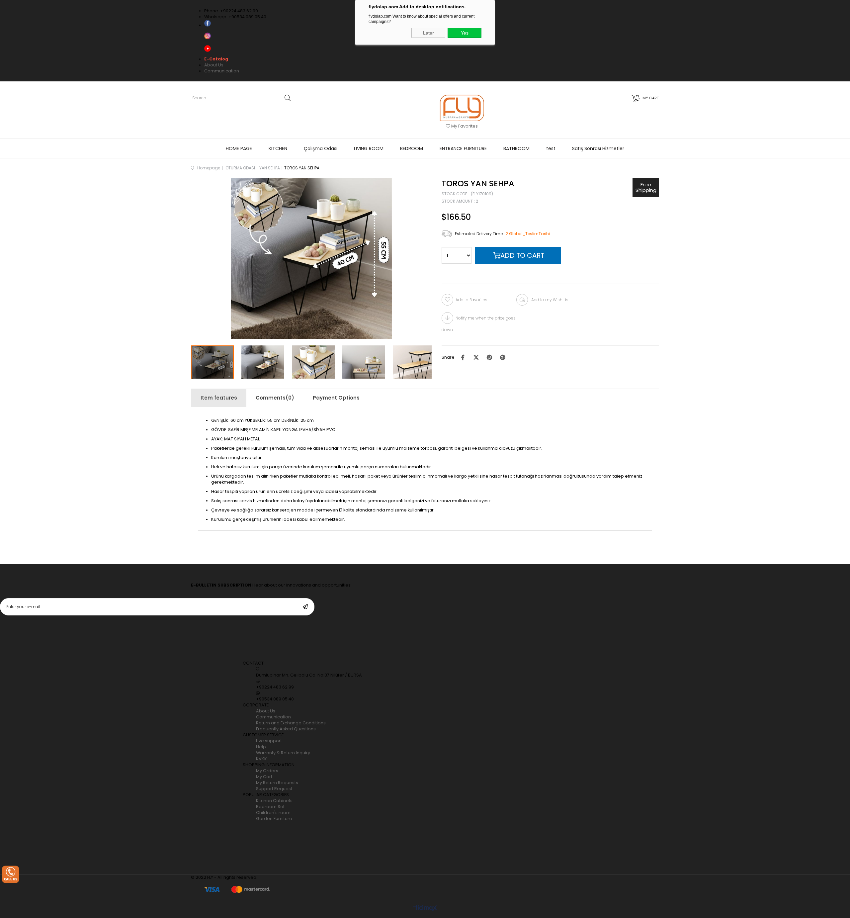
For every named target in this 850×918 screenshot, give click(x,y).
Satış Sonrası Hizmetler (598, 148)
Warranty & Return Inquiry (283, 753)
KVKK (261, 759)
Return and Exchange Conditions (291, 723)
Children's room (273, 812)
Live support (269, 741)
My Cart (264, 777)
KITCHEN (278, 148)
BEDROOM (411, 148)
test (550, 148)
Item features (219, 397)
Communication (221, 71)
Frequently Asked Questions (286, 729)
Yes (464, 33)
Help (261, 747)
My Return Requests (277, 782)
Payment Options (336, 397)
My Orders (267, 771)
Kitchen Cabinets (274, 800)
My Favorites (464, 126)
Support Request (274, 788)
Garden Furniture (274, 818)
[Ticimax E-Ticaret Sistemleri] (425, 908)
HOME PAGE (239, 148)
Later (428, 33)
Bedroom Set (270, 806)
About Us (213, 65)
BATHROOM (516, 148)
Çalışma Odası (320, 148)
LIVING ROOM (368, 148)
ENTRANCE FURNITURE (463, 148)
